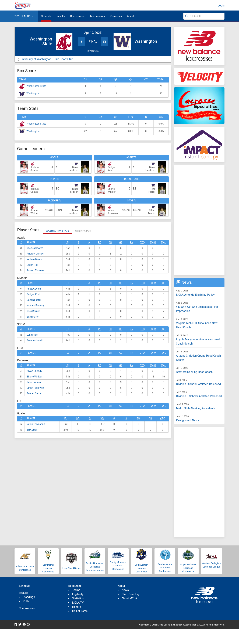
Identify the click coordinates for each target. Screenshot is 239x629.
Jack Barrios (33, 311)
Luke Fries (32, 334)
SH (110, 242)
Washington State (36, 86)
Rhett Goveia (34, 288)
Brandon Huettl (35, 340)
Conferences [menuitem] (27, 608)
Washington (33, 93)
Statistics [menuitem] (78, 598)
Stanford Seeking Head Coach (194, 372)
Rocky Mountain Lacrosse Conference (118, 565)
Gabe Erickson (34, 382)
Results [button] (61, 16)
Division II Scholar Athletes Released (199, 396)
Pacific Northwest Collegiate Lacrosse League (95, 566)
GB (115, 117)
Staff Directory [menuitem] (131, 594)
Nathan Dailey (34, 259)
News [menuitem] (125, 590)
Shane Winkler (34, 376)
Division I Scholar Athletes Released (198, 384)
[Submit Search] (186, 16)
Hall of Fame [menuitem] (80, 611)
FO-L (163, 242)
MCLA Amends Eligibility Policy (195, 294)
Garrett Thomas (35, 270)
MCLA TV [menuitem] (78, 602)
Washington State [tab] (57, 230)
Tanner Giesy (34, 393)
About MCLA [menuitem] (129, 598)
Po (99, 242)
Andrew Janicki (35, 253)
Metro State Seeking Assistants (195, 408)
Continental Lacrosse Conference (48, 568)
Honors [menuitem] (76, 607)
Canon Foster (34, 299)
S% (161, 117)
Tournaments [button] (97, 16)
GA (100, 117)
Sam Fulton (33, 316)
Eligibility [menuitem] (77, 594)
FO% (130, 117)
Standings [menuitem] (29, 597)
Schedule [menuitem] (46, 16)
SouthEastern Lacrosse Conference (141, 568)
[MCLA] (23, 5)
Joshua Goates (35, 248)
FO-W (153, 242)
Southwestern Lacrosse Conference (165, 567)
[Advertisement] (199, 220)
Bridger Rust (33, 294)
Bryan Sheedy (34, 371)
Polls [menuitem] (26, 601)
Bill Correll (32, 429)
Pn (131, 242)
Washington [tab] (83, 230)
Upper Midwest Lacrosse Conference (188, 568)
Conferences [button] (77, 16)
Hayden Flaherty (35, 305)
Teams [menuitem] (76, 590)
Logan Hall (32, 264)
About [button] (130, 16)
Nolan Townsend (36, 424)
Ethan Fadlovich (35, 387)
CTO (142, 242)
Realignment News (187, 420)
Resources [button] (116, 16)
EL (68, 242)
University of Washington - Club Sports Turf (47, 59)
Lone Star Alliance (71, 568)
